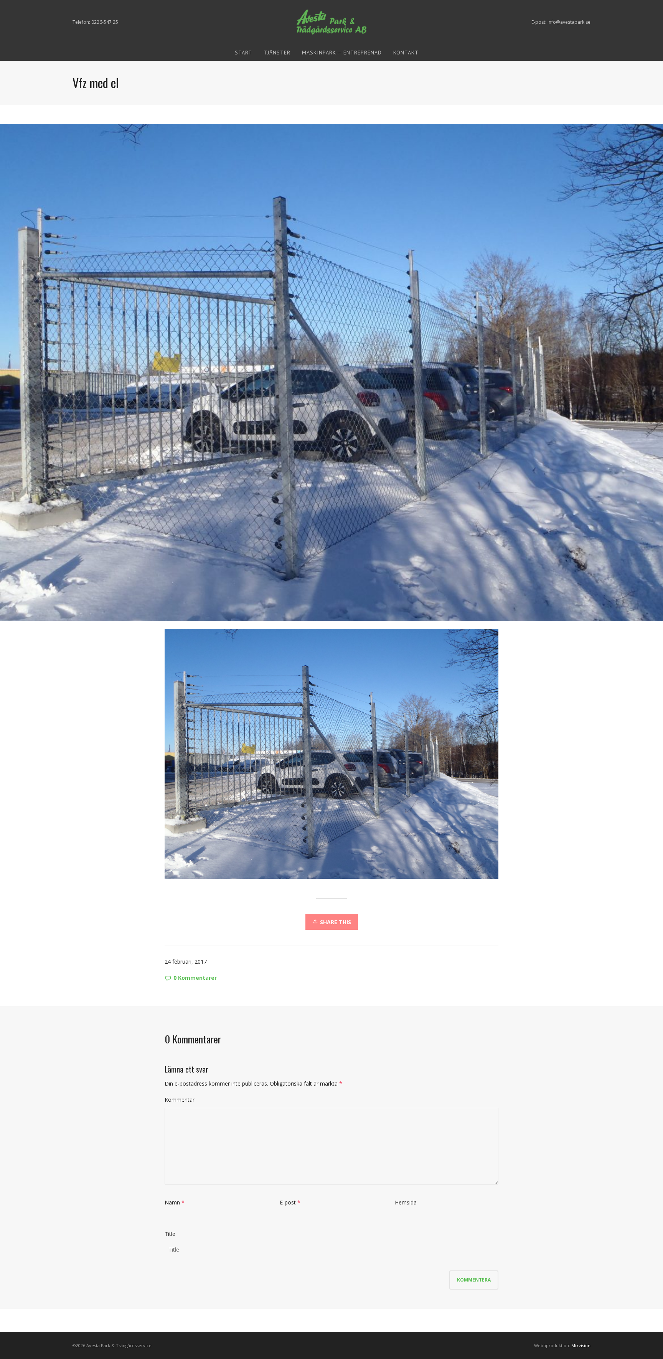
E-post (288, 1202)
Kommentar (180, 1099)
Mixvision (580, 1345)
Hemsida (406, 1202)
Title (170, 1233)
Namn (172, 1202)
